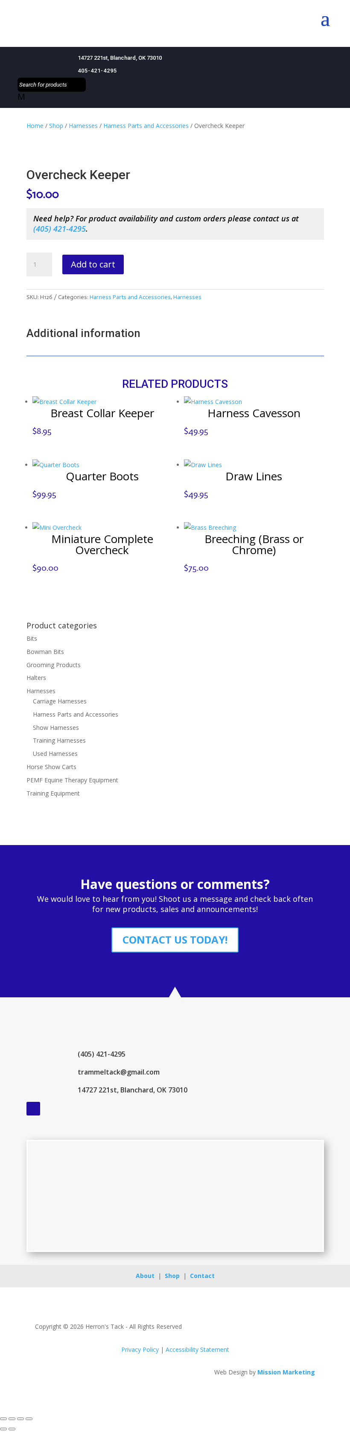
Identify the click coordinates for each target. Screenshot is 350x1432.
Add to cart (93, 264)
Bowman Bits (45, 652)
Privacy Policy (140, 1349)
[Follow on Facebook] (33, 1108)
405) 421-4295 (61, 229)
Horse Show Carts (51, 767)
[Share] (20, 1418)
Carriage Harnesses (60, 701)
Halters (36, 678)
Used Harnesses (55, 753)
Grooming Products (53, 665)
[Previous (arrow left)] (3, 1429)
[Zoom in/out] (3, 1418)
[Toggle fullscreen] (12, 1418)
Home (35, 126)
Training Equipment (53, 793)
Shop (56, 126)
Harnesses (83, 126)
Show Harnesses (56, 727)
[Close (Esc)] (29, 1418)
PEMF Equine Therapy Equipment (72, 780)
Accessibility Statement (197, 1349)
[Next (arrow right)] (12, 1429)
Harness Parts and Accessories (146, 126)
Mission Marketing (286, 1372)
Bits (31, 638)
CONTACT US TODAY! (175, 939)
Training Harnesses (59, 740)
